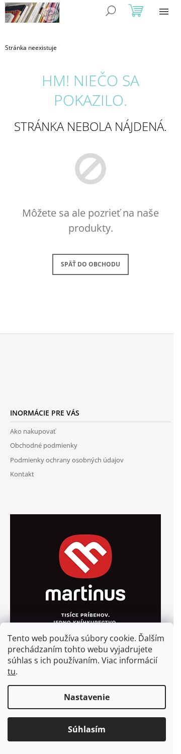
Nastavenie (87, 697)
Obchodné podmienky (43, 445)
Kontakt (22, 473)
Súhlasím (87, 729)
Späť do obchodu (90, 264)
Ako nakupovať (33, 431)
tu (12, 671)
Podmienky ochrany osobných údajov (67, 459)
